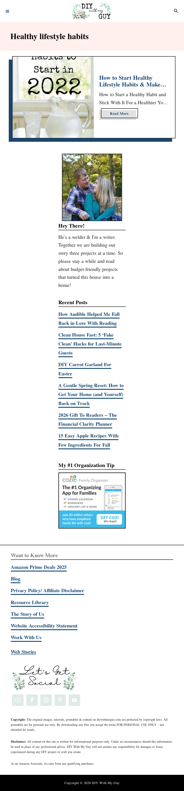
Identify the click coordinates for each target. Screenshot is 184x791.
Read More (121, 114)
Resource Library (30, 602)
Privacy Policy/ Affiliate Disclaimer (47, 590)
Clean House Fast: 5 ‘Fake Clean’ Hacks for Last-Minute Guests (90, 343)
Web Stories (23, 651)
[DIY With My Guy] (91, 11)
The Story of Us (27, 614)
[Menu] (7, 11)
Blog (15, 578)
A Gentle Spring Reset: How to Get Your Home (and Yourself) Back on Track (91, 394)
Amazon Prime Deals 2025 (39, 567)
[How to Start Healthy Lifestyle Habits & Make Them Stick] (53, 97)
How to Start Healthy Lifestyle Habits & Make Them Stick (129, 84)
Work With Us (26, 637)
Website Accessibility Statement (44, 625)
